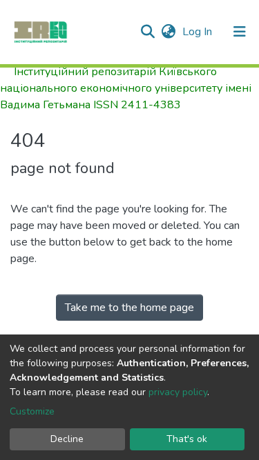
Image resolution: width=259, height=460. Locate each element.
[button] (168, 31)
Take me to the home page (129, 307)
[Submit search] (147, 32)
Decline (67, 439)
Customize (32, 411)
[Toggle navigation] (239, 32)
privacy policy (177, 392)
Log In (198, 31)
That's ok (186, 439)
